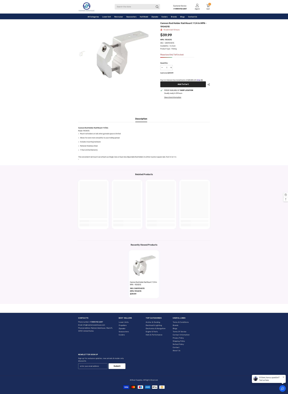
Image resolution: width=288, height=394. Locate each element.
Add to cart (183, 84)
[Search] (137, 6)
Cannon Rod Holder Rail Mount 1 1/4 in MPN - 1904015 (143, 283)
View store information (172, 97)
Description (141, 119)
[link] (93, 221)
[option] (121, 54)
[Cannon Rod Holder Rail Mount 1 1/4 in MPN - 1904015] (144, 265)
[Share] (208, 84)
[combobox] (134, 6)
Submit (117, 366)
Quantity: (164, 63)
